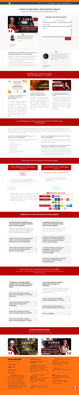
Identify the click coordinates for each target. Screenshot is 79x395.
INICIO (39, 3)
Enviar (68, 38)
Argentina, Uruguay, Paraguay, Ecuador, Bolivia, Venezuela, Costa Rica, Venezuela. (61, 377)
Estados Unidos (13, 375)
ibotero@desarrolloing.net (30, 194)
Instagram (13, 370)
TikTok (12, 372)
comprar (11, 188)
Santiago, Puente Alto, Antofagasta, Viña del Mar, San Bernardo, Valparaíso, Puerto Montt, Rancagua (60, 363)
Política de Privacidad (56, 383)
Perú (55, 368)
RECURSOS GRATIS (51, 3)
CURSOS (43, 3)
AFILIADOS (59, 3)
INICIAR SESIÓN (65, 3)
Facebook (13, 364)
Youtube (12, 367)
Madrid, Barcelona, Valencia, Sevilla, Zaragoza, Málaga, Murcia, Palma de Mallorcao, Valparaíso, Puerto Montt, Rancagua (39, 380)
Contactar (56, 188)
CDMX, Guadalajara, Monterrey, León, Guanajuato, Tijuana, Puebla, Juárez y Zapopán (39, 387)
